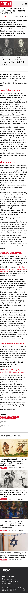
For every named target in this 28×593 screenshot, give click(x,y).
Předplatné (6, 577)
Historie (4, 467)
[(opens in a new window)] (24, 583)
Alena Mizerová (12, 530)
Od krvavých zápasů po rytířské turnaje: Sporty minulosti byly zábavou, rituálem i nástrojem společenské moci (13, 462)
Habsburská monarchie (8, 418)
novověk (16, 416)
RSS (12, 577)
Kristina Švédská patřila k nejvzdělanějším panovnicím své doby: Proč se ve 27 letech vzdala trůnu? (12, 525)
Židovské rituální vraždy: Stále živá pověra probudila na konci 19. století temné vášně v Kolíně (13, 555)
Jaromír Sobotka (13, 467)
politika (3, 416)
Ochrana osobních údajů (10, 581)
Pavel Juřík (18, 16)
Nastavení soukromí (9, 579)
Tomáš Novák (12, 559)
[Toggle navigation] (26, 4)
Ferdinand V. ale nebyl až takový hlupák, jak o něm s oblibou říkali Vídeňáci (13, 269)
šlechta (9, 416)
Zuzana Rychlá (12, 499)
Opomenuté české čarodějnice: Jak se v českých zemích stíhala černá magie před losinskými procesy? (13, 493)
